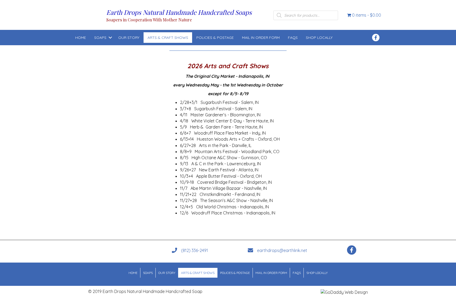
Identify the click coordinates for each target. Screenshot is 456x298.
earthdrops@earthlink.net (282, 250)
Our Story (128, 37)
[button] (110, 37)
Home (80, 37)
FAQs (293, 37)
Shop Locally (319, 37)
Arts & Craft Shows (168, 37)
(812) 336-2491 (194, 250)
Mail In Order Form (261, 37)
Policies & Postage (215, 37)
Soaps (100, 37)
